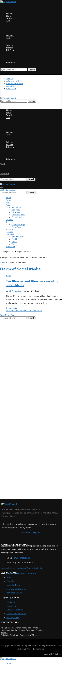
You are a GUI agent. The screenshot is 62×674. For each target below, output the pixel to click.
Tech (8, 38)
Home (9, 13)
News (8, 16)
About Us (10, 86)
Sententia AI (4, 174)
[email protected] (21, 557)
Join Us (9, 79)
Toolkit (2, 164)
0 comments (11, 308)
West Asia (16, 28)
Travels (15, 60)
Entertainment (18, 52)
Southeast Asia (18, 30)
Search (32, 70)
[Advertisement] (21, 365)
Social (14, 57)
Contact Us (11, 88)
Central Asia (17, 33)
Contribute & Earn (14, 83)
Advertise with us (14, 81)
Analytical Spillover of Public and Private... (20, 628)
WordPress (16, 43)
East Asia (16, 25)
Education (10, 62)
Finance (9, 48)
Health (15, 55)
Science (9, 45)
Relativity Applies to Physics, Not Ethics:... (20, 635)
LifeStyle (10, 50)
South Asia (17, 23)
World (9, 18)
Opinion (10, 35)
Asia (8, 21)
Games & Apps (19, 40)
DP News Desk (15, 291)
